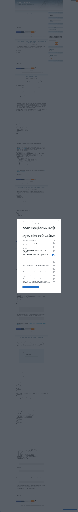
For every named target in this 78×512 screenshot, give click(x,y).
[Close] (59, 221)
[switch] (53, 243)
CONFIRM (31, 287)
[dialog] (39, 256)
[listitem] (39, 240)
